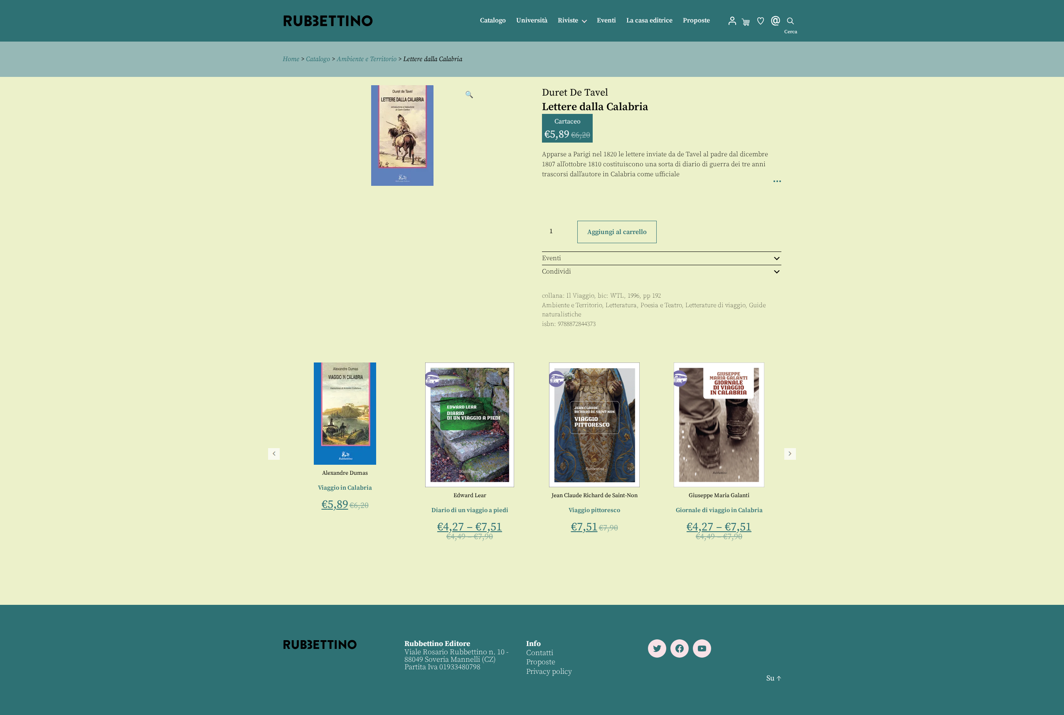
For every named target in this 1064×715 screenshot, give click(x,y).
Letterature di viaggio (715, 305)
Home (291, 59)
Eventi (606, 21)
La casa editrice (649, 21)
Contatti (539, 653)
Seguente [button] (790, 454)
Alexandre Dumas (588, 473)
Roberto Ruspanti (475, 499)
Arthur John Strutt (339, 495)
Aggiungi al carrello (617, 232)
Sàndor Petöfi (463, 470)
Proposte (696, 21)
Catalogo (493, 21)
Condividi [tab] (556, 271)
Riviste (568, 21)
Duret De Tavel (575, 92)
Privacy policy (549, 671)
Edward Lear (713, 495)
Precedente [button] (274, 454)
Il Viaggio (580, 296)
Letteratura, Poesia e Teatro (644, 305)
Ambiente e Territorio (367, 59)
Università (531, 21)
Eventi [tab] (551, 258)
